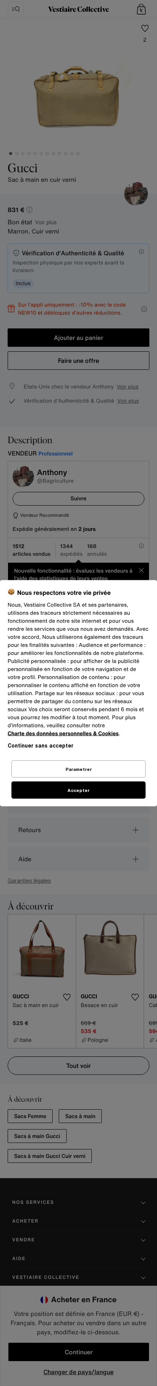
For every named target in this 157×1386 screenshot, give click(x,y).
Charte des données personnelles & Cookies (63, 733)
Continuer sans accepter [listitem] (41, 745)
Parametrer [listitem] (79, 769)
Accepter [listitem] (78, 790)
